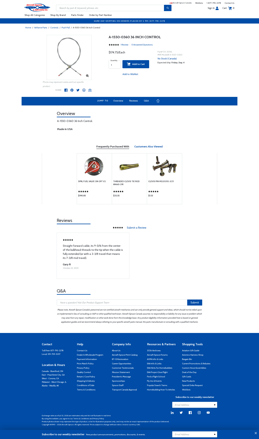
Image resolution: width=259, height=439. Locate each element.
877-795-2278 (57, 350)
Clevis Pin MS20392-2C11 (161, 181)
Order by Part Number (100, 15)
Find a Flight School (156, 376)
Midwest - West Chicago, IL (54, 382)
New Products (188, 381)
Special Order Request (192, 385)
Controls (54, 27)
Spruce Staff (118, 385)
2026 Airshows (154, 350)
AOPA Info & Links (155, 359)
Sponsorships (118, 381)
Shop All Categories (35, 15)
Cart (228, 8)
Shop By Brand (58, 15)
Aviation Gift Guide (190, 350)
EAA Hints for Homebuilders (159, 368)
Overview (118, 100)
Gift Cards (186, 376)
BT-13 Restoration (120, 359)
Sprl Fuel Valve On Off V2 (92, 181)
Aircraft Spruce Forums (157, 355)
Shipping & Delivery (86, 381)
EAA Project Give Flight (157, 372)
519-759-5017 (54, 354)
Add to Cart (137, 64)
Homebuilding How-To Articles (161, 389)
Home (28, 27)
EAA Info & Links (154, 363)
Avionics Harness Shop (192, 355)
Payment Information (87, 359)
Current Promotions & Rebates (196, 363)
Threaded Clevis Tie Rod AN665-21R (126, 183)
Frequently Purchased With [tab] (112, 146)
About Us (116, 350)
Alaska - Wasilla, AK (50, 385)
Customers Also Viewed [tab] (148, 146)
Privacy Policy (83, 368)
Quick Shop (94, 196)
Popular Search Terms (157, 385)
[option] (69, 57)
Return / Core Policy (86, 376)
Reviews (133, 100)
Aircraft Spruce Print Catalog (124, 355)
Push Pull (66, 27)
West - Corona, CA (50, 378)
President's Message (121, 376)
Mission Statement (121, 372)
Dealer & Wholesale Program (90, 355)
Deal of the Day (189, 372)
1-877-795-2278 (214, 3)
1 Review (124, 45)
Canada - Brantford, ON (52, 371)
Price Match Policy (85, 363)
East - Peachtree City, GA (53, 374)
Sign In (211, 8)
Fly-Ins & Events (154, 381)
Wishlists (199, 3)
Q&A (146, 100)
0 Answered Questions (142, 45)
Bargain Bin (187, 359)
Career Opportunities (121, 363)
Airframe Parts (40, 27)
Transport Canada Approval (124, 389)
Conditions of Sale (85, 385)
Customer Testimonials (123, 368)
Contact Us (229, 3)
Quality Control (84, 372)
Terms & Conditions (86, 389)
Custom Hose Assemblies (194, 368)
